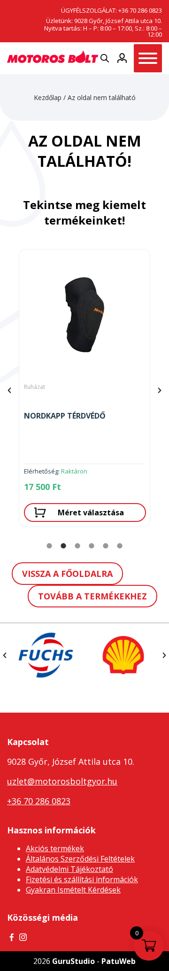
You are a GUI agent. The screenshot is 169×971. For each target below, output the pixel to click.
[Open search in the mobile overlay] (104, 58)
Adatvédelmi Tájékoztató (69, 869)
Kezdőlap (47, 97)
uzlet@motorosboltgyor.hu (62, 781)
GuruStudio (73, 961)
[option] (84, 390)
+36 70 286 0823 (140, 10)
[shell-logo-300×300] (123, 655)
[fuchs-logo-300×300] (45, 655)
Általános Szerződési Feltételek (80, 859)
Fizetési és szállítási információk (82, 879)
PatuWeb (118, 961)
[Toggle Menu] (147, 58)
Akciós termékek (55, 848)
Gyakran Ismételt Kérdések (73, 890)
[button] (9, 390)
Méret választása (91, 512)
